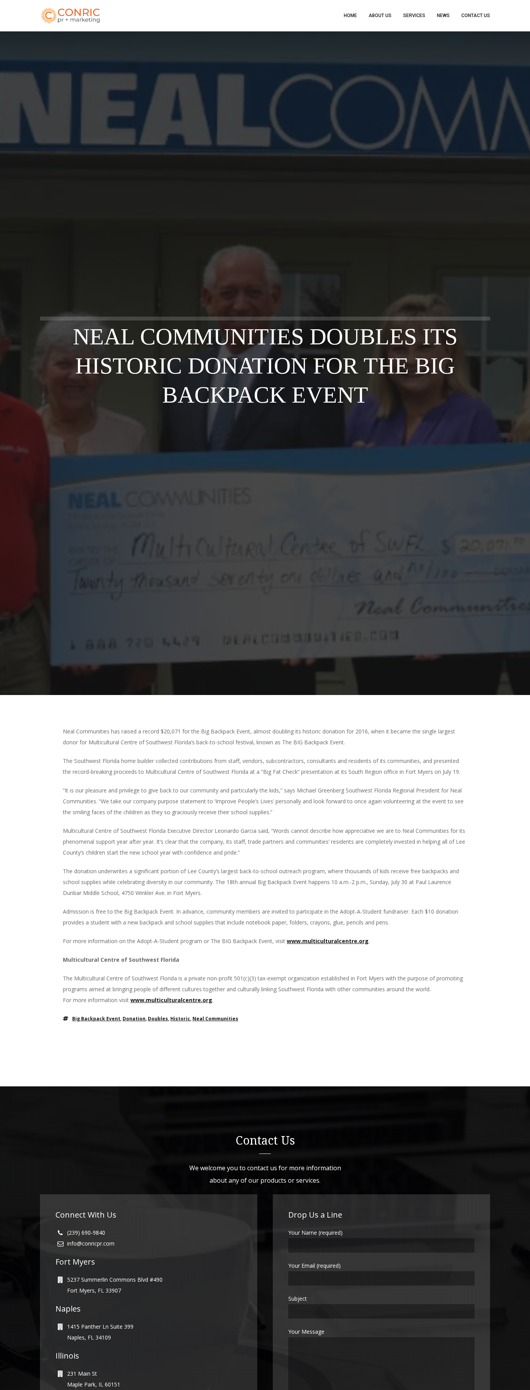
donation (134, 1018)
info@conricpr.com (90, 1243)
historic (180, 1018)
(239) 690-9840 (86, 1232)
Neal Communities (215, 1018)
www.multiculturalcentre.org (328, 941)
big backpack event (96, 1018)
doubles (158, 1018)
